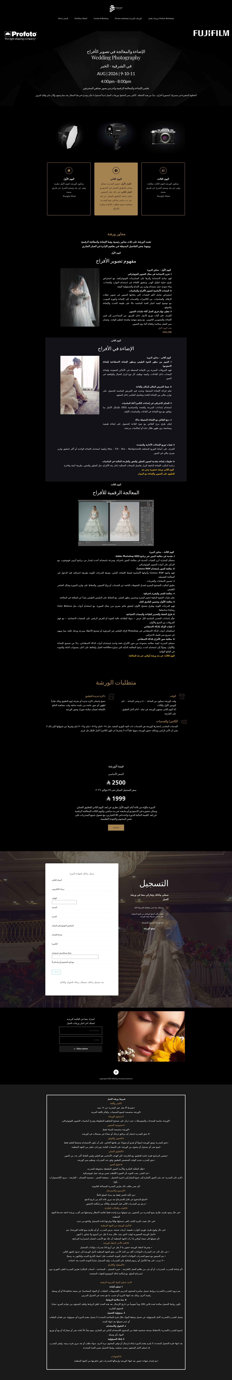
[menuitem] (161, 18)
